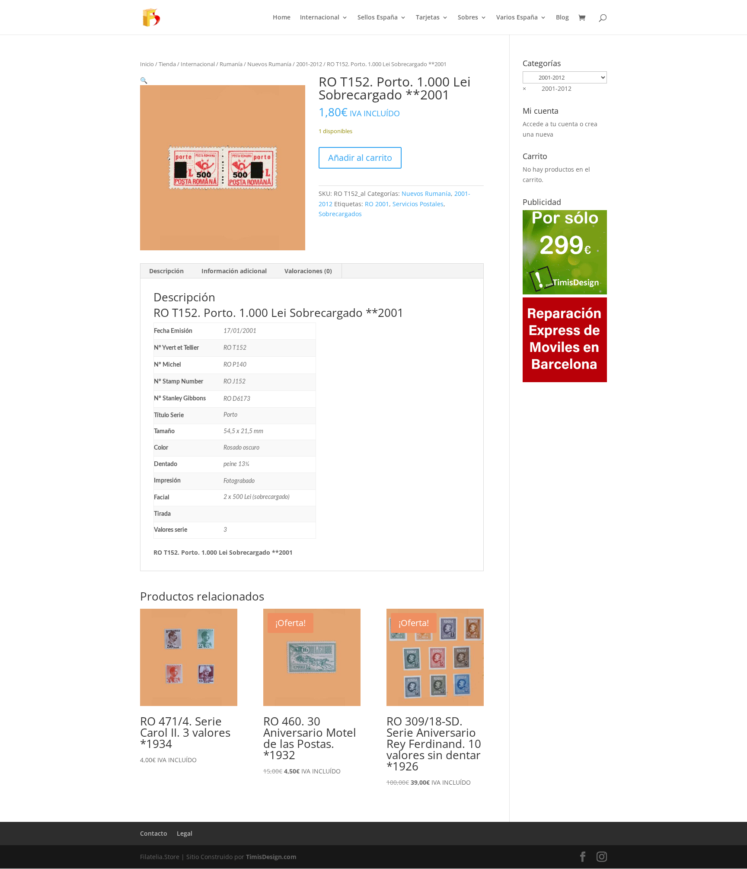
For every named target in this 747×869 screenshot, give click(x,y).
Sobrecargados (340, 214)
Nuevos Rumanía (269, 64)
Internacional (319, 17)
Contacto (153, 833)
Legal (184, 833)
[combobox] (547, 88)
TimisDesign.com (271, 857)
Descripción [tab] (166, 271)
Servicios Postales (418, 204)
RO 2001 (377, 204)
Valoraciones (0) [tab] (308, 271)
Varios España (517, 17)
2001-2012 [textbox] (547, 88)
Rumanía (231, 64)
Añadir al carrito (360, 157)
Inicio (147, 64)
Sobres (468, 17)
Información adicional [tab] (234, 271)
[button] (143, 80)
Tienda (167, 64)
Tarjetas (428, 17)
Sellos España (378, 17)
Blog (562, 17)
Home (281, 17)
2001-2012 (309, 64)
